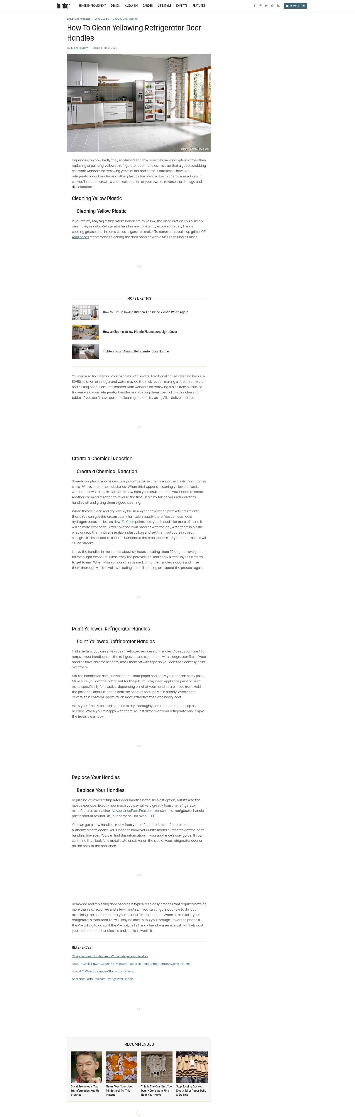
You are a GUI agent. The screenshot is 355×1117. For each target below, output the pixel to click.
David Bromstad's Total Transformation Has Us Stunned (85, 1091)
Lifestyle (164, 5)
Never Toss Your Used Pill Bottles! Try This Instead (119, 1091)
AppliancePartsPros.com (134, 811)
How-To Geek (124, 522)
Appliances (101, 19)
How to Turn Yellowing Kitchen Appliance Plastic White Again (145, 312)
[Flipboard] (266, 6)
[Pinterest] (260, 6)
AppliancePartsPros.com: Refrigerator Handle (102, 979)
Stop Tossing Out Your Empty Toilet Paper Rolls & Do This (191, 1091)
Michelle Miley (79, 48)
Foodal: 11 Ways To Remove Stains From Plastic (103, 971)
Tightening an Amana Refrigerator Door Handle (136, 351)
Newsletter (297, 5)
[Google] (272, 6)
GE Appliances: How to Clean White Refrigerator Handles (110, 956)
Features (198, 5)
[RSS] (278, 6)
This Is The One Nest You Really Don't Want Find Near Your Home (156, 1091)
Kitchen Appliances (125, 19)
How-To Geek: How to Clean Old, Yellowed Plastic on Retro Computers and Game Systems (131, 963)
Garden (148, 5)
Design (115, 5)
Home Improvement (92, 5)
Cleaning (131, 5)
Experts (182, 5)
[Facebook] (254, 6)
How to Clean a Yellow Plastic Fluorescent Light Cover (140, 332)
